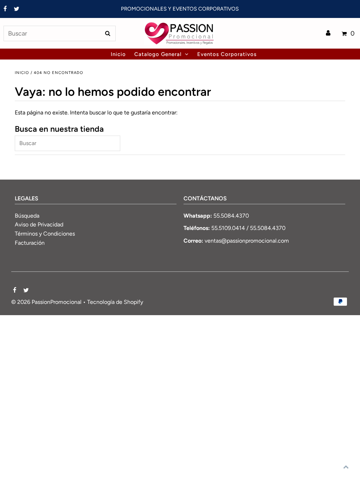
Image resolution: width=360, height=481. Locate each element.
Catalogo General (157, 54)
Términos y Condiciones (45, 233)
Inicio (22, 72)
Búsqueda (27, 215)
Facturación (30, 242)
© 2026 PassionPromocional (46, 302)
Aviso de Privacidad (39, 224)
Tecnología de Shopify (115, 302)
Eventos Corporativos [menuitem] (227, 54)
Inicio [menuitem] (118, 54)
